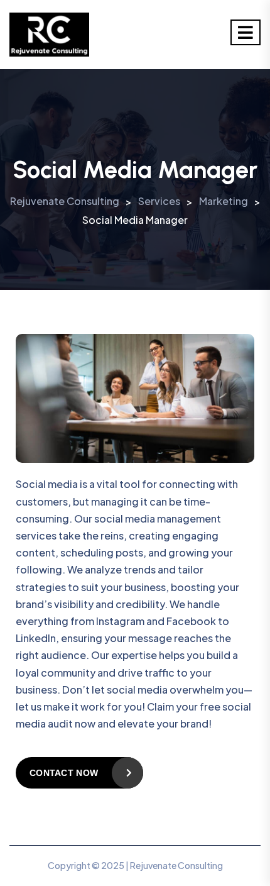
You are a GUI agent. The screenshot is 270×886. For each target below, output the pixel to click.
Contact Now (64, 773)
